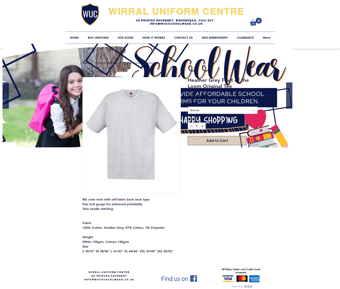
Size (191, 103)
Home (86, 63)
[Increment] (202, 126)
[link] (256, 22)
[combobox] (223, 110)
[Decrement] (190, 126)
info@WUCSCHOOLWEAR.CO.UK (109, 279)
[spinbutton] (196, 126)
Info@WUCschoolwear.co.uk (176, 24)
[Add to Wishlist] (253, 140)
